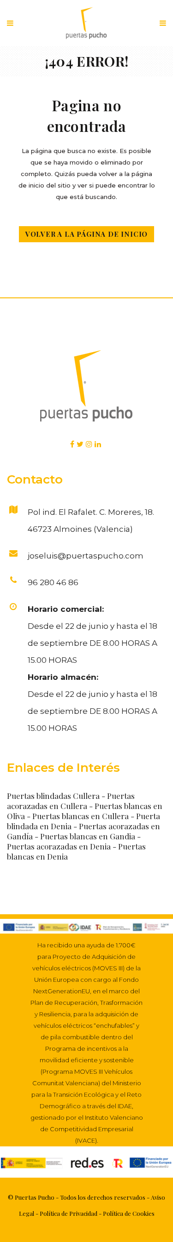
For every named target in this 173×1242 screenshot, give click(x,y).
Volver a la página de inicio (86, 234)
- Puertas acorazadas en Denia (74, 841)
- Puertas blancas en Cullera (79, 816)
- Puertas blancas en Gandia (86, 836)
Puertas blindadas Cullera (53, 796)
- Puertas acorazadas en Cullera (71, 801)
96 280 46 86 (53, 582)
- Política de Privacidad (65, 1213)
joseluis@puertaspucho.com (85, 555)
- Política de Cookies (126, 1213)
